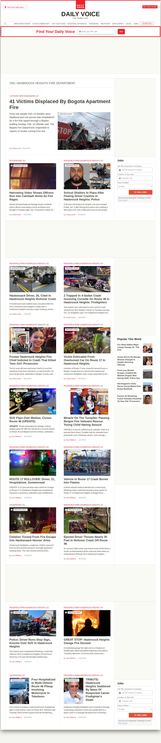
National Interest (77, 24)
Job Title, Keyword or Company (129, 166)
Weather (105, 24)
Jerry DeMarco (17, 436)
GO (121, 31)
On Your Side (59, 24)
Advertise (147, 24)
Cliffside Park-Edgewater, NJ (24, 96)
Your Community (41, 24)
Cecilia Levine (16, 148)
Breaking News (22, 24)
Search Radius (123, 182)
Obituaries (118, 24)
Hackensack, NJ (17, 505)
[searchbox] (17, 7)
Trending (94, 24)
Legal (129, 24)
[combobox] (15, 7)
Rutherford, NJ (17, 161)
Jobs (136, 24)
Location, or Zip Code (125, 174)
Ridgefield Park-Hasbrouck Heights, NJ (83, 161)
